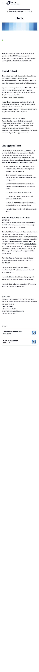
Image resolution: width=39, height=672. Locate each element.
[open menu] (3, 3)
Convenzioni (12, 11)
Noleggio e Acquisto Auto (22, 11)
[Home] (21, 3)
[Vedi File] (34, 333)
